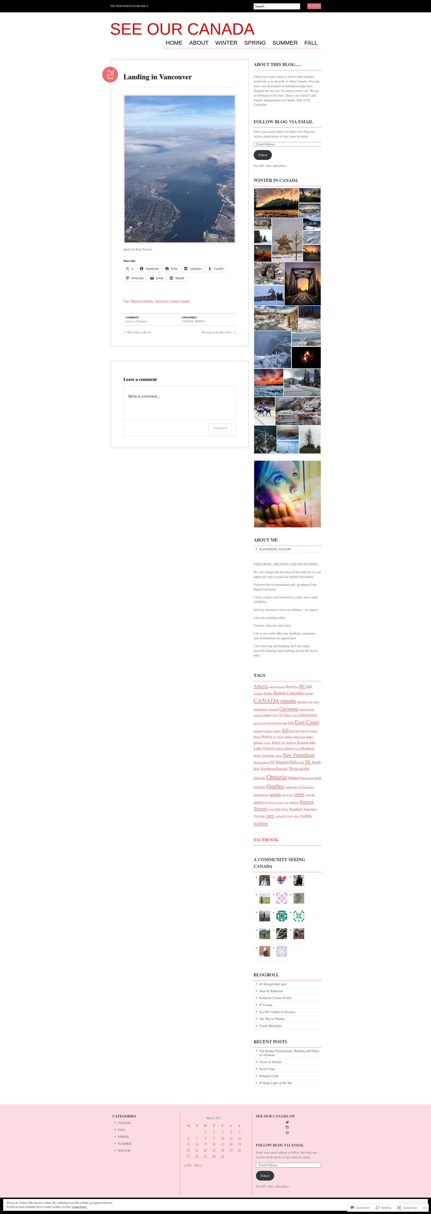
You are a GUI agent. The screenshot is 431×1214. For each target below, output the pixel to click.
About (199, 43)
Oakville (260, 778)
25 (231, 1150)
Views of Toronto (270, 1062)
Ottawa (293, 777)
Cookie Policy (79, 1206)
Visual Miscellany (270, 1026)
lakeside (280, 748)
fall (285, 730)
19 (239, 1144)
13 (188, 1144)
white (296, 816)
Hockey (267, 742)
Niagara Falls (286, 762)
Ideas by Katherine (271, 991)
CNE (274, 715)
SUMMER (285, 43)
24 (222, 1150)
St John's (270, 802)
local (297, 748)
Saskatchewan (261, 794)
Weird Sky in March (137, 332)
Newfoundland (261, 762)
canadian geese (304, 701)
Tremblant (296, 809)
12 (239, 1138)
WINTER (226, 43)
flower (257, 737)
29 (205, 1156)
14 (196, 1144)
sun (286, 802)
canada (288, 700)
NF (272, 762)
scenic (275, 794)
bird (309, 686)
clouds (266, 715)
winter (261, 823)
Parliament (307, 778)
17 (222, 1144)
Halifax (289, 737)
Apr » (198, 1165)
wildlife (306, 815)
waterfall (280, 816)
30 (214, 1156)
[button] (276, 203)
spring (259, 802)
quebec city (291, 787)
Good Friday (267, 1069)
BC (302, 686)
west (289, 816)
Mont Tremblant (264, 755)
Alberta (261, 686)
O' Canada (265, 1005)
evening (277, 731)
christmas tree (306, 709)
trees (284, 809)
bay (296, 687)
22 (205, 1150)
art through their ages (272, 984)
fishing (313, 731)
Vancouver (161, 301)
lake (313, 742)
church (257, 715)
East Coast (307, 722)
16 (214, 1144)
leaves (289, 748)
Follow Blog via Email (283, 121)
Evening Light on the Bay (275, 1083)
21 (196, 1150)
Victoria (259, 816)
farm (291, 731)
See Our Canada (182, 29)
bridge (268, 693)
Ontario (276, 776)
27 (188, 1156)
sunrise (294, 802)
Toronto (261, 808)
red (300, 787)
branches (258, 693)
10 (222, 1138)
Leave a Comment (136, 321)
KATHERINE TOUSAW (275, 549)
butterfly (309, 693)
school (285, 794)
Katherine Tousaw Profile (275, 998)
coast (294, 715)
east (291, 722)
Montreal (307, 748)
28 (196, 1156)
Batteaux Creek (269, 1076)
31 (222, 1156)
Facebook (266, 839)
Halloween (299, 737)
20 (188, 1150)
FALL (311, 43)
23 (214, 1150)
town (271, 809)
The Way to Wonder (272, 1019)
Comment (220, 428)
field (297, 731)
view (270, 815)
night (301, 762)
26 (239, 1150)
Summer (279, 802)
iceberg (291, 742)
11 (231, 1138)
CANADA (187, 321)
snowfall (309, 794)
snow (299, 794)
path (318, 777)
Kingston (303, 742)
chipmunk (273, 709)
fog (275, 737)
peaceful (260, 786)
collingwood (307, 714)
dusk (284, 723)
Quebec (275, 786)
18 (231, 1144)
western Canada (179, 301)
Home (174, 43)
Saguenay (308, 787)
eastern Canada (263, 731)
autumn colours (277, 686)
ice (283, 742)
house (276, 742)
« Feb (187, 1165)
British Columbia (142, 301)
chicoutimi (260, 709)
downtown (274, 723)
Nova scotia (299, 768)
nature (278, 755)
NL (308, 762)
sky (291, 794)
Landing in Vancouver (157, 76)
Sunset (306, 801)
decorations (260, 723)
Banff (289, 686)
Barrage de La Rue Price (219, 332)
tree (278, 808)
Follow (262, 155)
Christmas (288, 708)
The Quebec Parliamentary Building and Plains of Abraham (289, 1053)
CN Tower (284, 715)
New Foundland (298, 755)
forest (280, 737)
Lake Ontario (264, 748)
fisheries (305, 731)
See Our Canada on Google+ (277, 1012)
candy (316, 701)
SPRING (255, 43)
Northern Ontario (274, 768)
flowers (267, 736)
